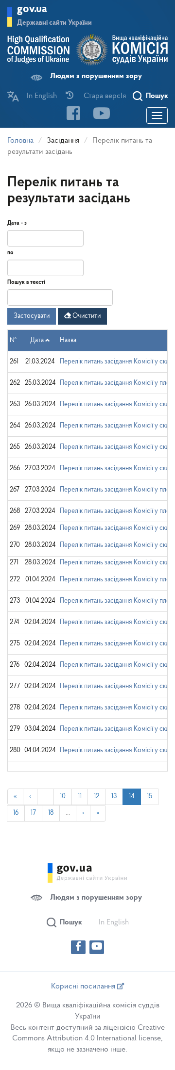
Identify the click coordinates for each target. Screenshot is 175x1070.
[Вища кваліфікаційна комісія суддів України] (87, 50)
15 (149, 796)
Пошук (157, 96)
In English (42, 96)
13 (114, 796)
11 (80, 796)
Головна (20, 141)
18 (50, 813)
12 (96, 796)
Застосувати (32, 316)
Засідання (63, 141)
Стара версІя (105, 96)
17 (33, 813)
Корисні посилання (84, 986)
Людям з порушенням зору (96, 76)
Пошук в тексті (26, 282)
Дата (37, 340)
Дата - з (17, 223)
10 (63, 796)
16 (15, 813)
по (10, 253)
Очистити (86, 316)
